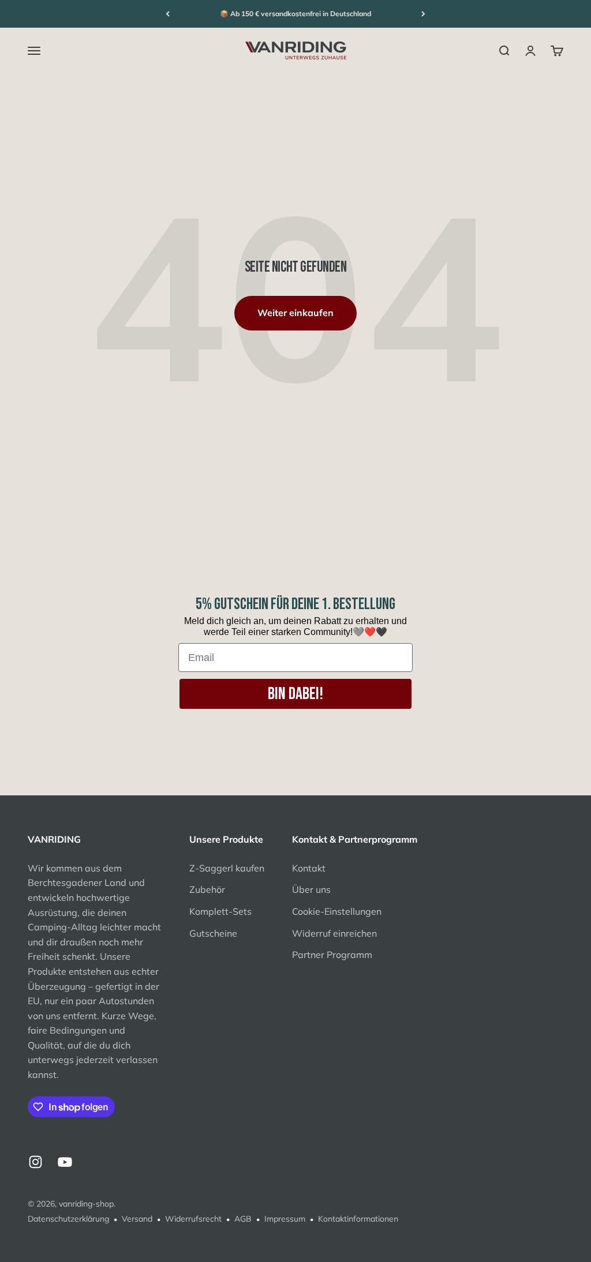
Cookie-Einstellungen (336, 911)
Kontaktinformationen (358, 1219)
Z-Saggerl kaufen (226, 868)
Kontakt (309, 868)
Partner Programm (332, 954)
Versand (137, 1219)
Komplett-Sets (220, 911)
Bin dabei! (295, 693)
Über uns (311, 889)
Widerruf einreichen (334, 933)
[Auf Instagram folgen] (35, 1162)
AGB (243, 1219)
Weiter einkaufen (295, 312)
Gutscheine (213, 933)
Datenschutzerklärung (68, 1219)
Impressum (284, 1219)
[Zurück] (168, 14)
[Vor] (423, 14)
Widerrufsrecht (193, 1219)
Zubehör (207, 889)
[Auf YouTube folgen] (65, 1162)
